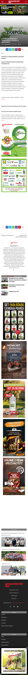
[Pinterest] (19, 49)
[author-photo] (14, 244)
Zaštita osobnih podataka (7, 625)
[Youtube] (17, 606)
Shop (2, 636)
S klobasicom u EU (14, 291)
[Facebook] (7, 49)
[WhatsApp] (13, 49)
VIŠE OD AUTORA (18, 276)
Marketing (3, 620)
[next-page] (4, 298)
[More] (22, 49)
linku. (2, 120)
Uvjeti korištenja (5, 642)
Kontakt (3, 614)
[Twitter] (10, 49)
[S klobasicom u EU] (4, 293)
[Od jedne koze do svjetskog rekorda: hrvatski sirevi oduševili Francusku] (4, 280)
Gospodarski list (7, 44)
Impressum (4, 617)
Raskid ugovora (4, 645)
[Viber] (16, 49)
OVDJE (3, 99)
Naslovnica (3, 17)
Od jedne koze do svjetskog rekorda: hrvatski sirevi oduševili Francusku (18, 280)
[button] (26, 2)
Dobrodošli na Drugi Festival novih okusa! (10, 549)
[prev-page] (2, 298)
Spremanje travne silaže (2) (7, 235)
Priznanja (3, 623)
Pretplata (3, 639)
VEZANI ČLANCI (9, 276)
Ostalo (11, 17)
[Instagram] (14, 606)
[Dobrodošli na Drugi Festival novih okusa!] (4, 286)
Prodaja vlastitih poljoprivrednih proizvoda (21, 236)
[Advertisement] (14, 208)
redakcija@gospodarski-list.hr (18, 602)
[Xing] (14, 270)
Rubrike (7, 17)
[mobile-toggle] (2, 2)
